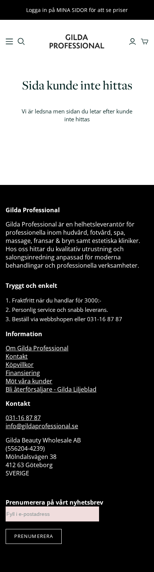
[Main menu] (9, 41)
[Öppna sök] (21, 41)
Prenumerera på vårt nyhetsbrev (54, 502)
